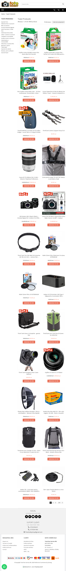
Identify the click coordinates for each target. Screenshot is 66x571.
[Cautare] (63, 4)
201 (59, 502)
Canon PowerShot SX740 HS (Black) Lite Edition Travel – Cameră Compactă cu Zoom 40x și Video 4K (54, 92)
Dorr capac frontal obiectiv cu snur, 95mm (53, 490)
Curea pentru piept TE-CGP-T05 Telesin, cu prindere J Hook (53, 178)
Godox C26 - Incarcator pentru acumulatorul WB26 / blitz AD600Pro (28, 490)
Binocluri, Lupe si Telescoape (5, 46)
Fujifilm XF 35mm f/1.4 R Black (53, 372)
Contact (5, 549)
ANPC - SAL (26, 551)
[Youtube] (33, 516)
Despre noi (5, 541)
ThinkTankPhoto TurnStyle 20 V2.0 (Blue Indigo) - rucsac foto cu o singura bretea (28, 131)
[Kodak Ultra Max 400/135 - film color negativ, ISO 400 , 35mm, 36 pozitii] (53, 398)
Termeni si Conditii (7, 543)
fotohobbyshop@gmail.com (34, 532)
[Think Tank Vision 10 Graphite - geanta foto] (28, 320)
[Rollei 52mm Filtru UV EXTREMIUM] (28, 281)
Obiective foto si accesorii (7, 23)
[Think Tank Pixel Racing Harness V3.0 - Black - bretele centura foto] (53, 437)
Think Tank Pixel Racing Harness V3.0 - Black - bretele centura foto (54, 451)
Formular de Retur (28, 547)
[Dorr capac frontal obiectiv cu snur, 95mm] (53, 476)
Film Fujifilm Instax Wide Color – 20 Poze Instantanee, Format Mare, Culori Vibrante (28, 92)
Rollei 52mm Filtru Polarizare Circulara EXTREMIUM (54, 256)
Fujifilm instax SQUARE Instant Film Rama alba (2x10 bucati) (29, 53)
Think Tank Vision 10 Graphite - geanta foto (29, 334)
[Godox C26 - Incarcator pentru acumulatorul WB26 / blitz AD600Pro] (28, 476)
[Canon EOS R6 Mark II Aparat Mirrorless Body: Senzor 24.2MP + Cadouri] (53, 203)
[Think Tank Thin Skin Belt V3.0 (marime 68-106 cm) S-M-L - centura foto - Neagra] (28, 242)
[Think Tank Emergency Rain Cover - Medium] (28, 359)
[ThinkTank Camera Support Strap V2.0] (53, 117)
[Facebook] (26, 516)
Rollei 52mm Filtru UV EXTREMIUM (29, 294)
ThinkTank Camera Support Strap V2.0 (54, 130)
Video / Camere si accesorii (8, 34)
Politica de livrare (7, 547)
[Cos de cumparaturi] (63, 10)
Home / (3, 14)
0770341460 (34, 529)
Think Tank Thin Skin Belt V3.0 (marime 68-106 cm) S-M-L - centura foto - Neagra (29, 256)
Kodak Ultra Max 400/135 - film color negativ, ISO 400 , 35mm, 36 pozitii (53, 412)
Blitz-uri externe (5, 25)
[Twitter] (36, 516)
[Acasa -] (9, 4)
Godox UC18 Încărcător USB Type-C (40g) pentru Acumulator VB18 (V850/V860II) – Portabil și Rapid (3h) (53, 295)
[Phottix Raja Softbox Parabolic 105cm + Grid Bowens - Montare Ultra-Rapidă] (28, 398)
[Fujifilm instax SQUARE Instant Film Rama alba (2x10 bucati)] (28, 39)
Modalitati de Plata (28, 541)
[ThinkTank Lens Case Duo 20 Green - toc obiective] (53, 320)
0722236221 (34, 527)
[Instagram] (39, 516)
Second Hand (4, 52)
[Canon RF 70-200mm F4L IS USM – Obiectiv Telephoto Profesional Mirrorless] (28, 160)
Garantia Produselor (29, 545)
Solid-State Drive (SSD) (7, 33)
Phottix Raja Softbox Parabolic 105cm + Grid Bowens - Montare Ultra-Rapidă (29, 412)
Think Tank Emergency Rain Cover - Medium (29, 373)
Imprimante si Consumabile (4, 41)
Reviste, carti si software (7, 51)
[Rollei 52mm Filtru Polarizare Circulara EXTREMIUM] (53, 242)
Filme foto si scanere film (7, 43)
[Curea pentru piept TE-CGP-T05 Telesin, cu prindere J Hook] (53, 160)
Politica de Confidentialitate (10, 545)
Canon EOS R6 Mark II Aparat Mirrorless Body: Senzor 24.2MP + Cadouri (53, 217)
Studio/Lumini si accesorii (7, 38)
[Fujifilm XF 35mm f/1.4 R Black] (53, 359)
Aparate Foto (4, 22)
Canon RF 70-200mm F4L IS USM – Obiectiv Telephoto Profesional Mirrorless (29, 178)
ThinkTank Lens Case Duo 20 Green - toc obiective (53, 334)
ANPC (25, 549)
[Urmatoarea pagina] (62, 503)
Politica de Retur (28, 543)
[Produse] (2, 10)
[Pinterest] (29, 516)
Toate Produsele (10, 14)
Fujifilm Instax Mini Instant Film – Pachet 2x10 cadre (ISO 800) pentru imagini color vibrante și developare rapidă (53, 53)
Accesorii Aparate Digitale (7, 27)
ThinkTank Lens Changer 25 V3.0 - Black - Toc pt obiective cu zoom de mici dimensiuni (29, 451)
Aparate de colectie (6, 49)
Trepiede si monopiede (7, 36)
